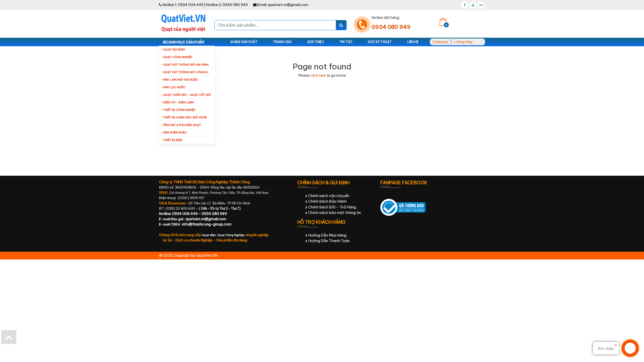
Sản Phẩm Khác (175, 132)
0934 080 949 (235, 5)
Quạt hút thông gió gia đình (186, 64)
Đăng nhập (464, 42)
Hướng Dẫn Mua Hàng (326, 235)
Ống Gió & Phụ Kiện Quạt (182, 125)
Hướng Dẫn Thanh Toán (328, 240)
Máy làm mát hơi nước (180, 79)
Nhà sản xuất (245, 42)
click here (318, 75)
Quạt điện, (209, 235)
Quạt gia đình (174, 49)
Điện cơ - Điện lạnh (178, 102)
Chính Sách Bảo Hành (327, 201)
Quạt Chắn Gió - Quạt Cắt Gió (187, 95)
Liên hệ (413, 42)
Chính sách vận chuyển (328, 195)
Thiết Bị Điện (172, 140)
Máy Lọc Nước (174, 87)
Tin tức (345, 42)
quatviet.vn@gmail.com (288, 5)
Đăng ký (441, 42)
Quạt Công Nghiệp (231, 235)
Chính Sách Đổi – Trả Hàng (331, 207)
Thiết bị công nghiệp (179, 110)
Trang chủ (282, 42)
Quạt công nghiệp (177, 57)
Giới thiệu (315, 42)
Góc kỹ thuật (380, 42)
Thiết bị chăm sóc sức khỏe (185, 117)
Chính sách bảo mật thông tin (334, 212)
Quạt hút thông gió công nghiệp (189, 72)
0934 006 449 (191, 5)
